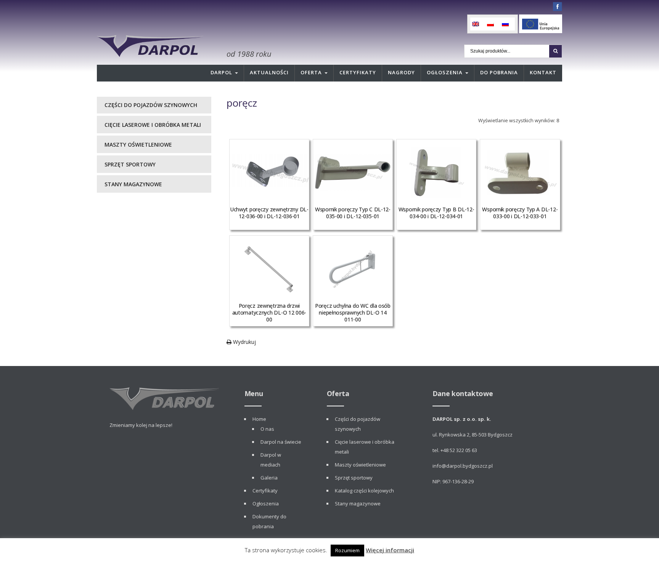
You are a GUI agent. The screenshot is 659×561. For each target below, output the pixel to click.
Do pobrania (499, 72)
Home (259, 419)
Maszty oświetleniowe (138, 144)
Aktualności (269, 72)
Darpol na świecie (280, 441)
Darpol (221, 72)
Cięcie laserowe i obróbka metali (152, 124)
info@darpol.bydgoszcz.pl (462, 465)
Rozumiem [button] (347, 550)
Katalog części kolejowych (364, 490)
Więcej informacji (390, 550)
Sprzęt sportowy (130, 164)
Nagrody (401, 72)
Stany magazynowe (133, 184)
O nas (267, 428)
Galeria (269, 477)
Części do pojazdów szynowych (150, 105)
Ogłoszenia (445, 72)
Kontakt (543, 72)
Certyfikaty (357, 72)
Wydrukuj (243, 341)
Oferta (311, 72)
